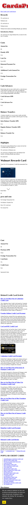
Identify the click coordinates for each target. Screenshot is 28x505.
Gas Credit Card (8, 467)
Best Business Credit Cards (10, 477)
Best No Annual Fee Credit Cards (12, 470)
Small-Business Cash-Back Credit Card (13, 459)
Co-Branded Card (10, 451)
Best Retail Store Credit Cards (11, 473)
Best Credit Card (5, 11)
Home (2, 451)
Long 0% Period (8, 463)
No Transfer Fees (8, 484)
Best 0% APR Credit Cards (10, 460)
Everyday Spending (8, 481)
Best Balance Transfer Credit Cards (12, 482)
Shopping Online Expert (10, 478)
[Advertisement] (14, 224)
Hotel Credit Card (8, 471)
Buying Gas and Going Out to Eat (12, 461)
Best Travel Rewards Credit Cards (12, 480)
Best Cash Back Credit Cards (11, 466)
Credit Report (12, 11)
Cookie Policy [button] (8, 498)
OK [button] (4, 502)
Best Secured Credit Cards (10, 468)
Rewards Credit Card (9, 474)
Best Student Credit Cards (10, 464)
